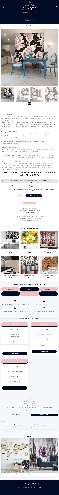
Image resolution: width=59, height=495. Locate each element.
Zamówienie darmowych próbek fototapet (43, 425)
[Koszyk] (56, 7)
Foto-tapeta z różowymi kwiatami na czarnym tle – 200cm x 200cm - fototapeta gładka (31, 180)
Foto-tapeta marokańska (10, 251)
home (27, 20)
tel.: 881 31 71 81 (29, 212)
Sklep (32, 20)
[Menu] (2, 7)
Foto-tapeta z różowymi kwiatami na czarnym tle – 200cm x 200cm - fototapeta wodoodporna (31, 189)
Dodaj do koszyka (33, 195)
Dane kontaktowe (36, 428)
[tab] (29, 103)
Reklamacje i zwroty (37, 431)
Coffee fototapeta (49, 275)
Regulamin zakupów (8, 428)
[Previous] (4, 57)
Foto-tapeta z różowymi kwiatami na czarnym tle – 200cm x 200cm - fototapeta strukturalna (31, 185)
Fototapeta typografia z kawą (10, 275)
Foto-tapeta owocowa (29, 251)
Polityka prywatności (9, 431)
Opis (29, 103)
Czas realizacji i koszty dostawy (12, 425)
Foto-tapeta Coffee (29, 275)
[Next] (54, 57)
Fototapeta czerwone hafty (49, 251)
